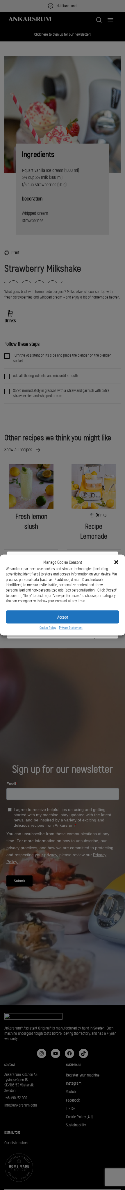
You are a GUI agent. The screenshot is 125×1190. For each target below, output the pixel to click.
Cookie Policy (48, 628)
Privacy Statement (71, 628)
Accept (62, 617)
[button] (116, 562)
